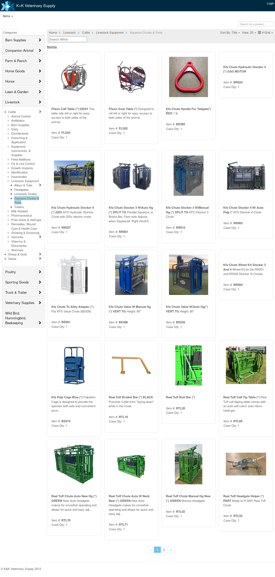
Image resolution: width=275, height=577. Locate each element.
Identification (19, 172)
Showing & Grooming (25, 232)
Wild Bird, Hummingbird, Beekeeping (15, 317)
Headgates (21, 189)
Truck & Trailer (16, 292)
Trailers (19, 207)
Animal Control (21, 116)
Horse (9, 81)
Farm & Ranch (16, 60)
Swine (12, 258)
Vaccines (17, 237)
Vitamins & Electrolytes (19, 243)
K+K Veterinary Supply (35, 5)
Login (270, 3)
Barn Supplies (15, 39)
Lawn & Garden (16, 91)
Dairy (14, 129)
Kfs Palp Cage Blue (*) (67, 397)
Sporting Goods (17, 281)
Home (53, 32)
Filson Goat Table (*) (123, 109)
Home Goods (15, 70)
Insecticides (19, 176)
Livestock (12, 101)
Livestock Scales (25, 194)
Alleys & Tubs (23, 185)
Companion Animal (19, 50)
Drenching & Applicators (19, 140)
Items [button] (7, 16)
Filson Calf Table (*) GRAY (70, 109)
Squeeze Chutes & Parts (26, 200)
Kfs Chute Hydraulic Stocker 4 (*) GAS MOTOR (244, 69)
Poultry (10, 271)
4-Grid (266, 32)
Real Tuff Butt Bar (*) (180, 397)
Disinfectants (19, 133)
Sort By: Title (229, 32)
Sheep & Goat (17, 254)
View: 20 (248, 32)
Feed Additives (21, 159)
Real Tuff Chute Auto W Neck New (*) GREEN (129, 498)
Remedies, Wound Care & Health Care (24, 226)
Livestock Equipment (25, 181)
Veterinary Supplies (19, 302)
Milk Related (19, 211)
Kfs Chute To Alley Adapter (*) (72, 306)
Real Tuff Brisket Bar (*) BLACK (131, 397)
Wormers (17, 250)
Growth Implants (22, 168)
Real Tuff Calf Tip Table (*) (242, 397)
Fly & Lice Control (23, 163)
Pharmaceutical (21, 215)
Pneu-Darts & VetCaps (26, 220)
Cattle (12, 112)
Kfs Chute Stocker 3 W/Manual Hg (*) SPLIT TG (187, 209)
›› (171, 550)
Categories (10, 32)
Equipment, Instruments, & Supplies (21, 150)
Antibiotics (18, 120)
